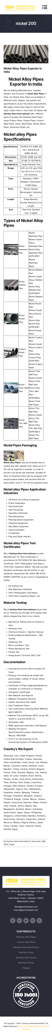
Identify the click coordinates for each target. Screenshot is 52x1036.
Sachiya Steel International (18, 841)
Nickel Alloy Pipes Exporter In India (26, 52)
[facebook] (19, 920)
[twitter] (12, 920)
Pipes (12, 844)
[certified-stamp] (26, 982)
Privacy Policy (41, 1026)
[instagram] (32, 920)
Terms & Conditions (26, 1026)
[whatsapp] (39, 920)
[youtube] (26, 920)
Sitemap (26, 1029)
